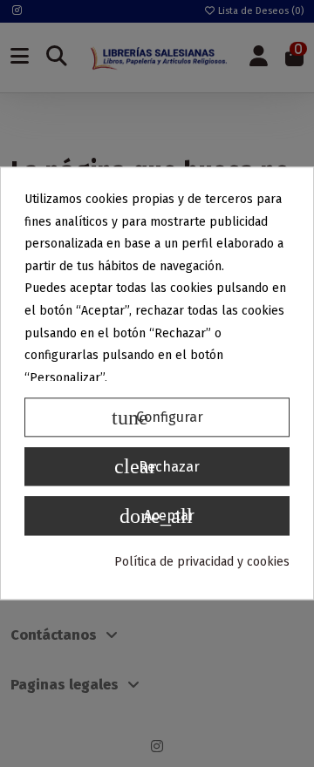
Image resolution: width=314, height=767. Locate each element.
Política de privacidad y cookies (202, 561)
